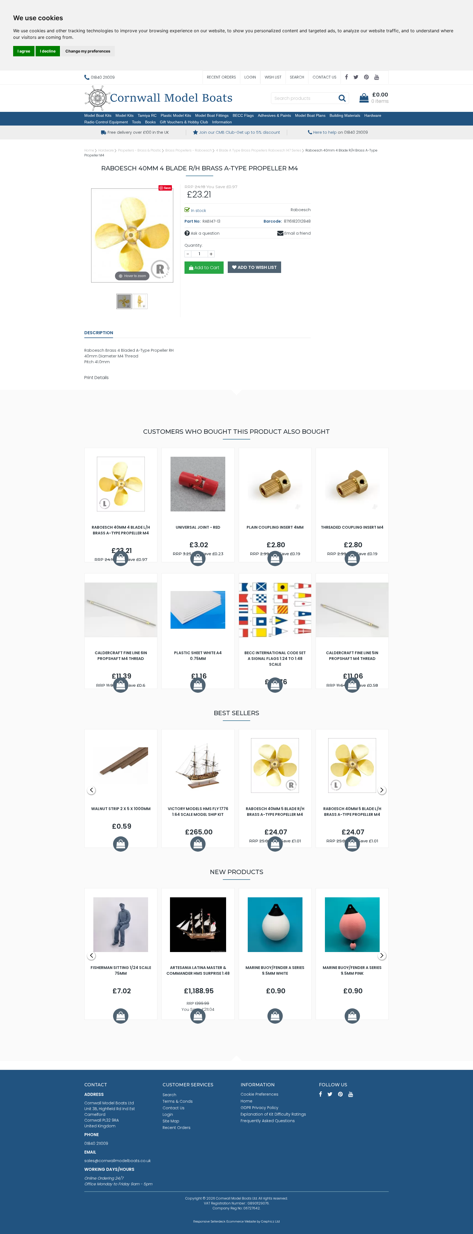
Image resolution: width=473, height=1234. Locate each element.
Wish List (273, 77)
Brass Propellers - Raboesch (188, 150)
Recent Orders (221, 77)
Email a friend (297, 233)
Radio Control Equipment (106, 122)
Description (98, 333)
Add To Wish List (256, 267)
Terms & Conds (178, 1101)
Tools (136, 122)
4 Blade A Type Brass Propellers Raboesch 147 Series (258, 150)
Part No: (192, 221)
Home (89, 150)
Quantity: (193, 245)
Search (297, 77)
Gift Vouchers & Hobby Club (184, 122)
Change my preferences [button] (87, 51)
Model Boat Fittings (212, 115)
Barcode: (273, 221)
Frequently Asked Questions (268, 1121)
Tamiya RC (147, 115)
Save (167, 188)
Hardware (372, 115)
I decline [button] (48, 51)
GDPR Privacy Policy (259, 1107)
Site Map (171, 1121)
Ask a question (205, 233)
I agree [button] (24, 51)
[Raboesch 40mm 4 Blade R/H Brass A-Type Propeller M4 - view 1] (124, 301)
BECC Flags (243, 115)
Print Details (96, 377)
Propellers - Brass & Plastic (139, 150)
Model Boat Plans (310, 115)
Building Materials (345, 115)
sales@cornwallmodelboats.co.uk (117, 1160)
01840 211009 (96, 1143)
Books (150, 122)
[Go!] (342, 98)
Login (250, 77)
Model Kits (125, 115)
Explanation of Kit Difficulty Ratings (273, 1114)
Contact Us (324, 77)
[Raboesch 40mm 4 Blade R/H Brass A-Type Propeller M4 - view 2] (140, 301)
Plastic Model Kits (176, 115)
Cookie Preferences (259, 1094)
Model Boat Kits (97, 115)
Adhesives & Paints (274, 115)
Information (222, 122)
